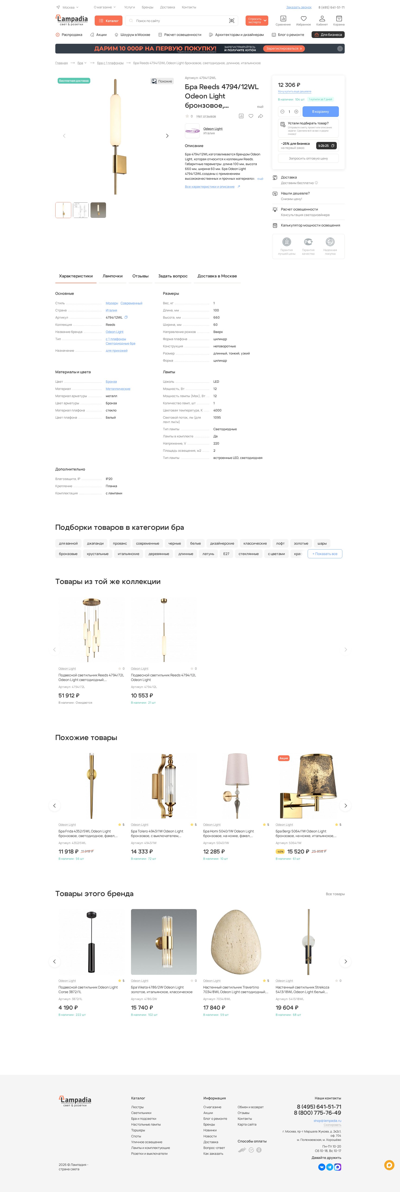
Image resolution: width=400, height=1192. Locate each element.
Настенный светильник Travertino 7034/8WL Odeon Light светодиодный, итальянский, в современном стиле (234, 989)
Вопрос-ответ (214, 1147)
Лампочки (113, 276)
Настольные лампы (146, 1124)
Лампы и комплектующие (150, 1147)
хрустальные (98, 553)
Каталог (112, 21)
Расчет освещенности (182, 34)
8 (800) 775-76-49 (317, 1113)
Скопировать (332, 1125)
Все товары (335, 893)
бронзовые (68, 553)
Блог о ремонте (291, 34)
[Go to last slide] (54, 805)
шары (322, 543)
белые (195, 543)
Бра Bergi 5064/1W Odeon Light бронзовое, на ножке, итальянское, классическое (305, 833)
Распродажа (72, 34)
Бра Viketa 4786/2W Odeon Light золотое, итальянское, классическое (162, 989)
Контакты (245, 1118)
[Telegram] (329, 1169)
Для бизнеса (331, 34)
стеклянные (249, 553)
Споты (136, 1136)
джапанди (95, 543)
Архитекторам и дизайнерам (239, 34)
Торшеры (138, 1130)
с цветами (276, 553)
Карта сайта (247, 1124)
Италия (111, 310)
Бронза (111, 381)
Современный (131, 303)
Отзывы (243, 1112)
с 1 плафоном (116, 339)
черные (175, 543)
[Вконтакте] (321, 1169)
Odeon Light (213, 128)
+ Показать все (325, 553)
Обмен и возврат (251, 1107)
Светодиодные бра (120, 343)
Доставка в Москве (217, 276)
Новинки (210, 1130)
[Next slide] (167, 136)
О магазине (212, 1107)
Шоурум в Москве (135, 34)
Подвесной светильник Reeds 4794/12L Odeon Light (163, 677)
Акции (101, 34)
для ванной (68, 543)
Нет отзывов (206, 116)
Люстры (137, 1107)
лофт (280, 543)
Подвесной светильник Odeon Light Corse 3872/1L (88, 989)
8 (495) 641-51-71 (332, 7)
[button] (63, 210)
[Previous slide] (64, 136)
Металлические (118, 388)
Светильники (141, 1112)
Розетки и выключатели (149, 1153)
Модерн (112, 303)
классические (255, 543)
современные (147, 543)
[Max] (337, 1169)
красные (301, 553)
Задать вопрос (173, 276)
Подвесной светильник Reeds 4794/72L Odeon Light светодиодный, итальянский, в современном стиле (91, 677)
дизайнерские (222, 543)
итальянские (128, 553)
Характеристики (76, 276)
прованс (120, 543)
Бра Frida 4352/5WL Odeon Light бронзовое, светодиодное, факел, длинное (87, 833)
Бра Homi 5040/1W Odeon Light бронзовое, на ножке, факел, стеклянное (228, 833)
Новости (210, 1136)
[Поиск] (131, 21)
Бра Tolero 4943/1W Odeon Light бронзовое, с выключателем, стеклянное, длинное (157, 833)
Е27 (226, 553)
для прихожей (117, 350)
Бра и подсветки (143, 1118)
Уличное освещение (146, 1142)
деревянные (159, 553)
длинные (185, 553)
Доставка (210, 1142)
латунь (208, 553)
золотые (301, 543)
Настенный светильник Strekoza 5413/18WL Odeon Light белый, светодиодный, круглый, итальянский (307, 989)
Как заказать (213, 1153)
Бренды (209, 1124)
